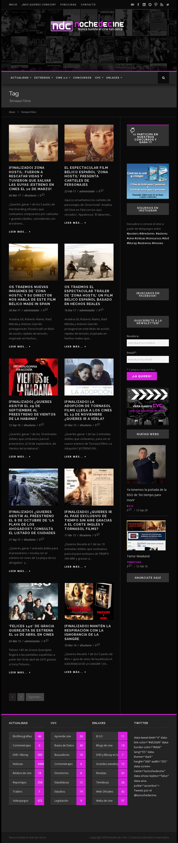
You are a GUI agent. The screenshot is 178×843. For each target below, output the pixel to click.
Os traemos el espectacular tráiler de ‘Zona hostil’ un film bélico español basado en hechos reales (88, 295)
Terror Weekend (138, 556)
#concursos (154, 238)
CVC (98, 77)
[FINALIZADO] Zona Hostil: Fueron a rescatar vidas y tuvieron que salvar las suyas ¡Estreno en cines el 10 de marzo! (31, 178)
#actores (162, 233)
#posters (133, 233)
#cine (130, 238)
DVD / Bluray (20, 755)
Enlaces (112, 77)
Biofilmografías (22, 736)
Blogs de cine (104, 745)
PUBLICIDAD (68, 4)
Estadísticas (61, 782)
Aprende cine (62, 736)
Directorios (61, 773)
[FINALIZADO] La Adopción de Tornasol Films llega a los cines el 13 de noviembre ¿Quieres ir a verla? (88, 410)
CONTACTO (88, 4)
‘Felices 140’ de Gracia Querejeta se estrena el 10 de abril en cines (31, 630)
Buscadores (61, 755)
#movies (157, 243)
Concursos (82, 77)
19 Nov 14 (70, 645)
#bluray (132, 243)
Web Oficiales (104, 791)
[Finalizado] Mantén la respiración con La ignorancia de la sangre (87, 632)
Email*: (132, 353)
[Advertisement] (87, 56)
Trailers (17, 791)
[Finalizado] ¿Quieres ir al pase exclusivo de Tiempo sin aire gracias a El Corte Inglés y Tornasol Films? (88, 520)
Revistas (101, 773)
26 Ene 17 (14, 310)
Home (12, 112)
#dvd (165, 238)
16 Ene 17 (70, 310)
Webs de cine (104, 801)
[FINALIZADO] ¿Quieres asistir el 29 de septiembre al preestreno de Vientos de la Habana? (32, 410)
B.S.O (130, 506)
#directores (147, 233)
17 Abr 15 (70, 535)
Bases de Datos (64, 745)
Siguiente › (35, 697)
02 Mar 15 (15, 641)
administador (87, 191)
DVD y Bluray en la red (110, 755)
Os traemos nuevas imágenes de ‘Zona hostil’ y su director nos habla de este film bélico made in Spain (32, 295)
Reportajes (19, 782)
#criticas (140, 238)
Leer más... (18, 231)
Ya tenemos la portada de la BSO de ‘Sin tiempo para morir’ (146, 495)
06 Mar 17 (15, 195)
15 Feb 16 (142, 566)
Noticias (18, 764)
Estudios (59, 791)
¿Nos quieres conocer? (39, 4)
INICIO (13, 4)
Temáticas (134, 562)
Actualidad (20, 77)
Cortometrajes (22, 745)
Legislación (61, 801)
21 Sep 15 (14, 539)
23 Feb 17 (70, 191)
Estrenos (42, 77)
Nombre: (133, 336)
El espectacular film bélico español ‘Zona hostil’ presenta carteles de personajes (86, 176)
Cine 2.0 (62, 77)
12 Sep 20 (142, 510)
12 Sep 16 (14, 425)
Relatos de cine (22, 773)
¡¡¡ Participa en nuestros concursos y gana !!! (145, 138)
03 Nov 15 (70, 425)
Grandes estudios (107, 764)
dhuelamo (30, 195)
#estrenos (144, 243)
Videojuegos (20, 801)
